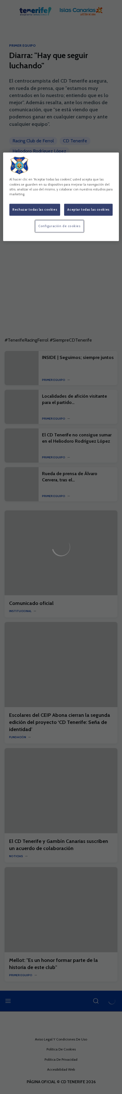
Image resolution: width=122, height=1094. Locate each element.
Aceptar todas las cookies (88, 209)
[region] (61, 197)
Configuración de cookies (59, 226)
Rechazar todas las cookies (34, 209)
